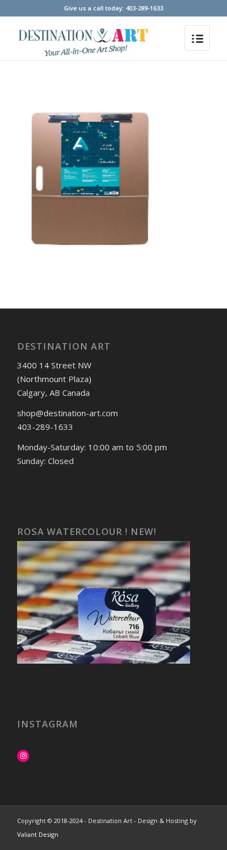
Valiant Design (37, 834)
